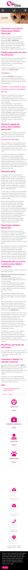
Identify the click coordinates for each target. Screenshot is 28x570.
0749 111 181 (14, 530)
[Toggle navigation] (2, 10)
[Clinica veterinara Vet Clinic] (14, 4)
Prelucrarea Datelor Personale (12, 388)
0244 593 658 (14, 531)
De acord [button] (5, 567)
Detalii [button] (11, 563)
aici (10, 83)
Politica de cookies (9, 390)
